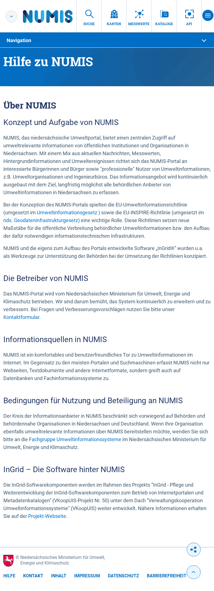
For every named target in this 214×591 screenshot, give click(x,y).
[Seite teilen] (194, 549)
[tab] (107, 40)
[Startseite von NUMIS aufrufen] (56, 16)
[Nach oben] (194, 572)
